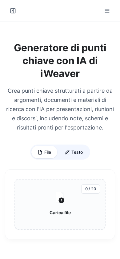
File (47, 152)
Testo (77, 152)
